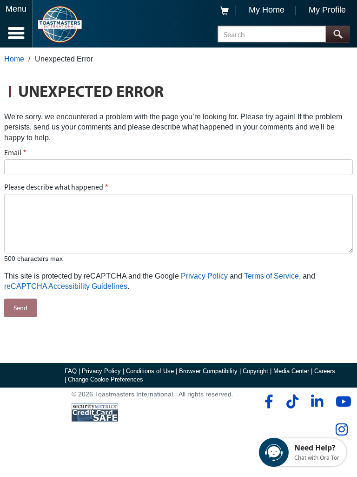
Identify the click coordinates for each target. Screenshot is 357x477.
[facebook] (267, 401)
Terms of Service (271, 276)
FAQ (71, 371)
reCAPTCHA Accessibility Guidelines (65, 286)
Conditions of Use (150, 371)
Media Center (291, 371)
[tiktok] (292, 401)
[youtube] (341, 401)
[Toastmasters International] (59, 24)
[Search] (337, 34)
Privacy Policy (204, 276)
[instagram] (341, 429)
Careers (324, 371)
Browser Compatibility (208, 371)
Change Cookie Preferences (105, 379)
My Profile (327, 9)
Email (12, 152)
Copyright (255, 371)
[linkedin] (316, 401)
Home (14, 59)
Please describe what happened (53, 186)
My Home (266, 9)
